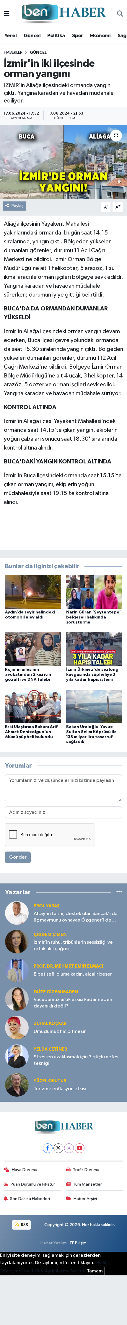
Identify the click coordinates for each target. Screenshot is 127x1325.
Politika (56, 35)
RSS (24, 1225)
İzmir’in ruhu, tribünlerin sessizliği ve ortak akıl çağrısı (73, 945)
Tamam (95, 1271)
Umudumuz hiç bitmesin (60, 1031)
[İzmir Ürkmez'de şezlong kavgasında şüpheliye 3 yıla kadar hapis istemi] (94, 649)
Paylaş (18, 206)
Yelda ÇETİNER (50, 1049)
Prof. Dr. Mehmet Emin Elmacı (68, 966)
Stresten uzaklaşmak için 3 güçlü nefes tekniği (76, 1060)
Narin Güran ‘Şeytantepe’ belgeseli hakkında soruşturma (93, 617)
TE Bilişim (78, 1243)
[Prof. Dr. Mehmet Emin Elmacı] (17, 970)
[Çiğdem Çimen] (17, 941)
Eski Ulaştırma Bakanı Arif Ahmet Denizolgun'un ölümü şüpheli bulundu (31, 732)
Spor (77, 35)
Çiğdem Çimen (50, 934)
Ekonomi (100, 35)
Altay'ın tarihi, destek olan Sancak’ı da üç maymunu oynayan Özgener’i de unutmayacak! (76, 917)
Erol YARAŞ (47, 906)
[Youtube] (79, 1148)
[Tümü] (119, 892)
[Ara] (120, 14)
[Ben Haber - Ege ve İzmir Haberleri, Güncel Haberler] (63, 14)
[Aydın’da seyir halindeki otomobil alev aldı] (33, 591)
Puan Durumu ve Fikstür (33, 1184)
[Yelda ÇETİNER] (17, 1056)
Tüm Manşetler (87, 1184)
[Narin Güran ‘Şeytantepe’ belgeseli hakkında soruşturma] (94, 591)
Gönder (18, 857)
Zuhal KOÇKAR (50, 1023)
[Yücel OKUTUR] (17, 1084)
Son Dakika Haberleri (30, 1199)
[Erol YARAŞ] (17, 912)
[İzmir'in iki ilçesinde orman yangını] (63, 162)
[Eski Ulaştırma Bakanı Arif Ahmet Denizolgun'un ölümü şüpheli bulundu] (33, 706)
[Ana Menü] (6, 14)
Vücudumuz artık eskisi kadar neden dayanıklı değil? (73, 1002)
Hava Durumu (24, 1170)
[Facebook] (48, 1148)
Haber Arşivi (85, 1199)
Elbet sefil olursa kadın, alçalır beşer (73, 974)
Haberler (13, 53)
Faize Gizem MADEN (56, 992)
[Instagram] (69, 1148)
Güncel (32, 35)
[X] (58, 1148)
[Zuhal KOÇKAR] (17, 1027)
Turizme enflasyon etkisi (60, 1088)
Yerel (10, 35)
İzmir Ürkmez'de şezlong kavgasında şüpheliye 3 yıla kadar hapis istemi (92, 675)
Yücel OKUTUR (50, 1081)
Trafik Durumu (86, 1170)
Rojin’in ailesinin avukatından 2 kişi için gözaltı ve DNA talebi (28, 675)
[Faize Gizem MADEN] (17, 998)
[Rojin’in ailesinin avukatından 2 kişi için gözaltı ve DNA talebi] (33, 649)
